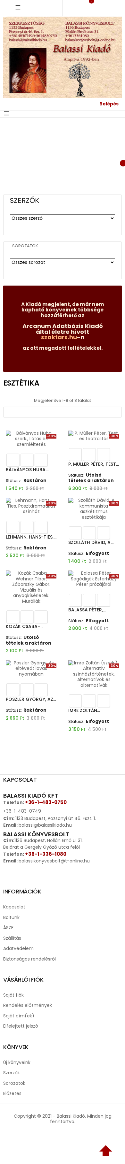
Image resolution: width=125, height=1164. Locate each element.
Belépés (109, 104)
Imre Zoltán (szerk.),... (82, 710)
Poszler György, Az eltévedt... (29, 699)
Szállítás (12, 938)
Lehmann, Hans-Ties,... (31, 537)
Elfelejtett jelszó (20, 1026)
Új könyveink (16, 1062)
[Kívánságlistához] (12, 460)
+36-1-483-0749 (22, 811)
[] (62, 412)
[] (41, 460)
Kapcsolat (14, 907)
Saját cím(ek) (18, 1016)
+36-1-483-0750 (45, 802)
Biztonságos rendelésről (29, 959)
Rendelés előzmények (27, 1005)
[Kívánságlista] (90, 162)
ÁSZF (8, 927)
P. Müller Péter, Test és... (92, 464)
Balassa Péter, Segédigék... (85, 610)
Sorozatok (25, 246)
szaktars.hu (59, 337)
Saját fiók (13, 995)
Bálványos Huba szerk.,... (26, 469)
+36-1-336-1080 (45, 854)
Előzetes (12, 1093)
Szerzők (11, 1072)
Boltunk (11, 917)
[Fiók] (74, 104)
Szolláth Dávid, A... (90, 542)
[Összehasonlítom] (27, 460)
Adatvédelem (18, 948)
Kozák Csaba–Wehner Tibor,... (24, 626)
